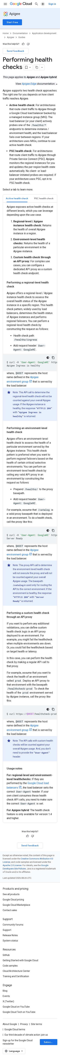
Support (7, 930)
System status (10, 940)
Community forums (13, 924)
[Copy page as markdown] (37, 67)
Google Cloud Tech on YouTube (19, 1012)
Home (5, 33)
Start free (12, 22)
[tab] (17, 198)
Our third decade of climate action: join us (26, 1034)
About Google (10, 1024)
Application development (44, 33)
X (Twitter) (8, 1001)
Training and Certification (16, 976)
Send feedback (15, 50)
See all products (11, 894)
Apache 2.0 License (12, 865)
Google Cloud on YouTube (16, 1006)
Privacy (24, 1024)
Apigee (14, 14)
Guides (21, 37)
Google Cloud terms (14, 1029)
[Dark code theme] (47, 357)
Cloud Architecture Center (16, 971)
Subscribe (49, 1042)
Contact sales (10, 910)
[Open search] (36, 4)
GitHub (6, 955)
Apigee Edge (29, 83)
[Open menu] (5, 4)
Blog (5, 990)
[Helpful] (23, 44)
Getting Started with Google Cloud (20, 960)
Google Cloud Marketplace (16, 905)
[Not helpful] (28, 44)
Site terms (36, 1024)
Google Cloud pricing (13, 899)
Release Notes (10, 935)
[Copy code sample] (53, 357)
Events (6, 996)
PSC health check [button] (44, 198)
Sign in (52, 4)
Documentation (20, 33)
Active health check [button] (17, 198)
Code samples (10, 965)
